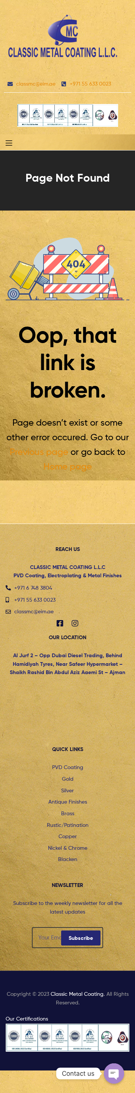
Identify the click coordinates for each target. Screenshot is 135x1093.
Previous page (39, 451)
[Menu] (15, 142)
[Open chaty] (114, 1073)
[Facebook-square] (60, 623)
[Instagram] (75, 623)
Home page (68, 466)
